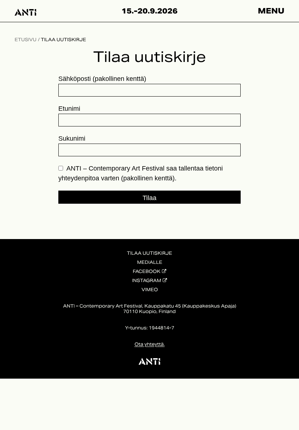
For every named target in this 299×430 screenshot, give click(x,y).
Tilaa (149, 198)
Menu (271, 11)
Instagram (146, 280)
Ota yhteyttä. (150, 344)
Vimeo (149, 289)
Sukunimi (71, 138)
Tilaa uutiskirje (63, 39)
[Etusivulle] (25, 10)
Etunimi (69, 108)
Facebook (146, 271)
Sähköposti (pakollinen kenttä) (102, 78)
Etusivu (25, 39)
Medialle (149, 262)
